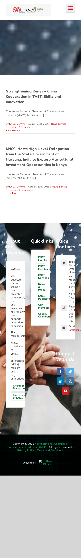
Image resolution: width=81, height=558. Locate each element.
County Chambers (41, 315)
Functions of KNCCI (19, 396)
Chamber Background (20, 387)
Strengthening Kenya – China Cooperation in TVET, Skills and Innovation (33, 96)
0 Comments (25, 127)
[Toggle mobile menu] (70, 8)
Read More (12, 130)
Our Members (41, 306)
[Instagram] (70, 381)
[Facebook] (60, 371)
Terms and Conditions (50, 450)
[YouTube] (65, 391)
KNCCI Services (41, 277)
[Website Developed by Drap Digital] (47, 463)
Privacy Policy (26, 450)
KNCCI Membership (41, 268)
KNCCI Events (41, 259)
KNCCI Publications (41, 297)
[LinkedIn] (60, 381)
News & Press (41, 287)
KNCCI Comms (17, 123)
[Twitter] (70, 371)
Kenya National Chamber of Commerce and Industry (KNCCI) (38, 445)
